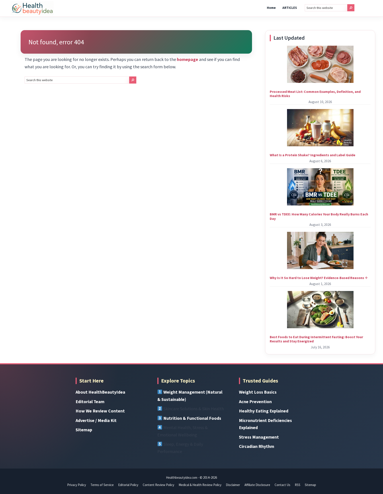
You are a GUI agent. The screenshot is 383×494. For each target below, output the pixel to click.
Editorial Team (90, 401)
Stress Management (259, 437)
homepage (187, 59)
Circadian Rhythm (256, 446)
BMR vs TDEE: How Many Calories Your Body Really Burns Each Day (319, 216)
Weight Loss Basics (258, 392)
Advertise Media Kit (96, 420)
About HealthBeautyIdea (100, 392)
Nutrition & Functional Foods (192, 418)
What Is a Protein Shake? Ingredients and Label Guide (312, 155)
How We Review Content (100, 411)
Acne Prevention (255, 401)
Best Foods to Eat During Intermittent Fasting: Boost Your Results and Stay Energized (316, 339)
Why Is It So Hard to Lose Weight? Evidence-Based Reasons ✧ (319, 277)
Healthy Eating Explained (263, 411)
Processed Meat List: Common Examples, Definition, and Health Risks (315, 93)
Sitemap (84, 429)
